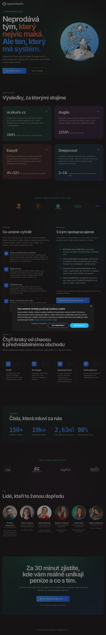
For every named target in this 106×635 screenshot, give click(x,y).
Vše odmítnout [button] (58, 325)
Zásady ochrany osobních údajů (45, 320)
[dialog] (53, 317)
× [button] (91, 306)
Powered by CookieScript (39, 323)
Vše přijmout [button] (79, 325)
